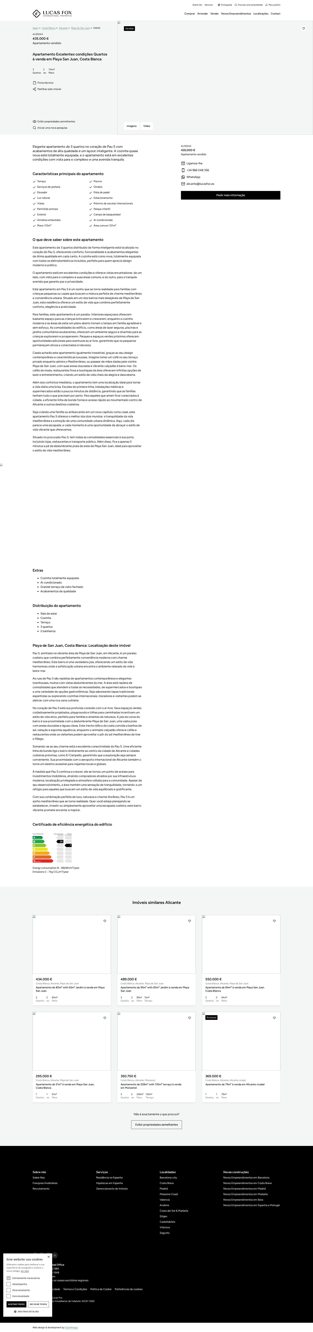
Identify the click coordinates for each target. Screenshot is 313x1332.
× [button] (48, 1257)
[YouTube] (54, 1255)
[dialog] (27, 1285)
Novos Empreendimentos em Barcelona (246, 1177)
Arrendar (202, 13)
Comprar (189, 13)
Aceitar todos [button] (16, 1304)
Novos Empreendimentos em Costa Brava (247, 1183)
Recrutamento (41, 1188)
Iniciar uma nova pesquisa (52, 127)
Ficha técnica (45, 82)
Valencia (165, 1199)
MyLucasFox (274, 5)
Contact (275, 13)
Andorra (164, 1205)
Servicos (209, 5)
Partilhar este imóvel (49, 89)
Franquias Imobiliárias (45, 1183)
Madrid (164, 1188)
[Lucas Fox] (52, 14)
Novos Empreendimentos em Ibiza (243, 1199)
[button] (38, 944)
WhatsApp (193, 177)
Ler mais (25, 1271)
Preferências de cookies (128, 1289)
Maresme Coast (169, 1194)
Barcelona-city (168, 1177)
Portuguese (226, 5)
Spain (35, 28)
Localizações (260, 13)
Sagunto (165, 1232)
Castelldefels (167, 1221)
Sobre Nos (39, 1177)
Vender (214, 13)
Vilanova (165, 1227)
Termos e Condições (75, 1289)
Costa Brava (167, 1183)
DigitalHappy (71, 1327)
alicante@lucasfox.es (200, 184)
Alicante (63, 28)
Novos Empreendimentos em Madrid (244, 1188)
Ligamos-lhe (194, 163)
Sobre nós (197, 5)
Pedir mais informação (230, 195)
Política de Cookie (101, 1289)
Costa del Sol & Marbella (174, 1210)
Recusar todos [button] (38, 1304)
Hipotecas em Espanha (109, 1183)
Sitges (163, 1216)
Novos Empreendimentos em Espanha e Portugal (251, 1205)
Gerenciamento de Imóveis (112, 1188)
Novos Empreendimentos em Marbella (245, 1194)
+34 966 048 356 (197, 170)
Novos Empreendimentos (236, 13)
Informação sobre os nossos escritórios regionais (60, 1280)
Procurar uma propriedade (250, 5)
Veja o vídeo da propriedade (87, 518)
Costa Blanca (48, 28)
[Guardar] (303, 28)
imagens (131, 126)
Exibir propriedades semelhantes (56, 121)
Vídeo (146, 126)
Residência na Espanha (109, 1177)
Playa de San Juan (80, 28)
